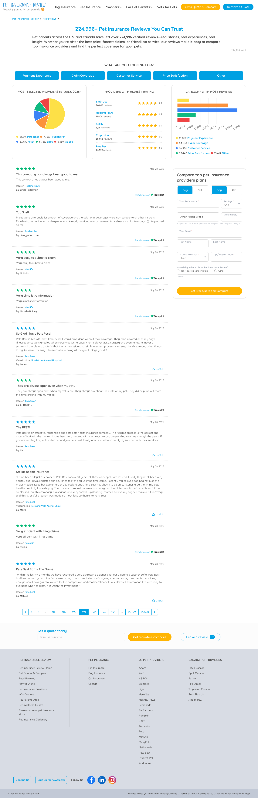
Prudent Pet (58, 136)
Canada (92, 684)
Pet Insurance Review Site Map (233, 793)
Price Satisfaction (175, 75)
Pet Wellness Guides (31, 705)
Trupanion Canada (199, 689)
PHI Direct (194, 684)
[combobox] (198, 216)
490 (74, 612)
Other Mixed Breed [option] (191, 216)
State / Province (189, 254)
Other (221, 75)
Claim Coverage (83, 75)
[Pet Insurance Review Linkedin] (102, 780)
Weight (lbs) (231, 214)
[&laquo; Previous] (25, 612)
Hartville (144, 694)
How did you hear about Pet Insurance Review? (202, 267)
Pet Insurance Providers (33, 689)
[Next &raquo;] (154, 612)
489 (64, 612)
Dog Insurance (64, 7)
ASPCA (143, 678)
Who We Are (26, 694)
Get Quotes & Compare (32, 673)
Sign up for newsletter (51, 780)
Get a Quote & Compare (200, 7)
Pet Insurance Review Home (35, 668)
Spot (50, 141)
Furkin (192, 678)
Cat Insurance (90, 7)
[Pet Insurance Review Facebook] (91, 780)
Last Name (219, 241)
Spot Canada (196, 673)
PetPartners (146, 710)
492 (93, 612)
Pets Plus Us (196, 694)
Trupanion (102, 135)
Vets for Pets (167, 7)
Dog (185, 190)
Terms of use (188, 793)
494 (113, 612)
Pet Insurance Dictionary (33, 719)
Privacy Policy (135, 793)
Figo (141, 689)
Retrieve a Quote (238, 7)
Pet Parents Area (29, 700)
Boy (219, 190)
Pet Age (229, 201)
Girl (234, 190)
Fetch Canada (196, 668)
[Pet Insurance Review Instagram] (112, 780)
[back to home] (24, 7)
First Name (185, 241)
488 (54, 612)
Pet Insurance (96, 668)
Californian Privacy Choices (162, 793)
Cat (200, 190)
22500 (145, 612)
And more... (145, 763)
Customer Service (129, 75)
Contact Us (22, 780)
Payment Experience (36, 75)
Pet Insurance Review (25, 18)
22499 (132, 612)
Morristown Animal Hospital (46, 360)
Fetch (31, 141)
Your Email (185, 231)
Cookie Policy (205, 793)
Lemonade (145, 705)
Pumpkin (29, 543)
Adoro (69, 141)
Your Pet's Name (189, 201)
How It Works (27, 684)
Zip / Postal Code (223, 254)
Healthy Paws (104, 112)
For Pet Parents (138, 7)
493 (103, 612)
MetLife (29, 269)
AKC (141, 673)
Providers (112, 7)
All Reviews (49, 18)
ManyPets (145, 742)
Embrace (101, 101)
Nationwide (145, 747)
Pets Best (33, 136)
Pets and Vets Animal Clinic (45, 505)
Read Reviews (27, 678)
